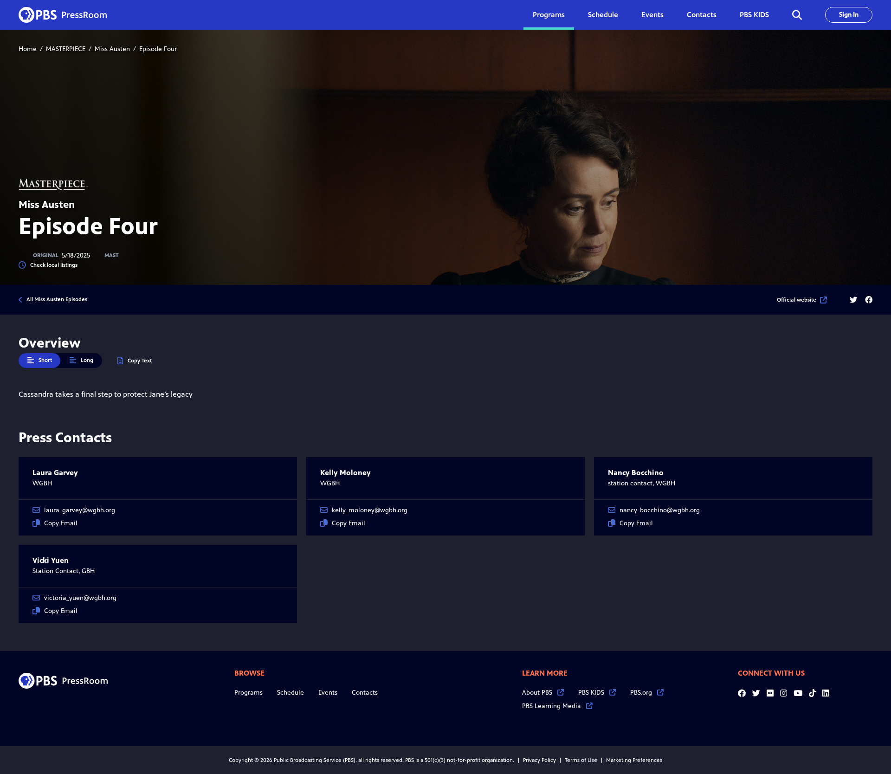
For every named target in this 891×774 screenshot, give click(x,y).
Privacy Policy (539, 760)
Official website (796, 300)
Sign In (849, 15)
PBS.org (641, 693)
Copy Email (60, 523)
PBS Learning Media (551, 706)
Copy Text (140, 360)
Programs (248, 693)
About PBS (537, 693)
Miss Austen (112, 49)
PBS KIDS (754, 14)
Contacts (702, 14)
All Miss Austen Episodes (56, 299)
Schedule (603, 14)
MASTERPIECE (65, 49)
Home (28, 49)
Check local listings (53, 265)
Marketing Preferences (634, 760)
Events (652, 14)
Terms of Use (581, 760)
